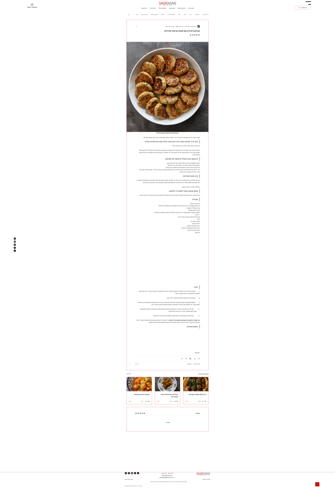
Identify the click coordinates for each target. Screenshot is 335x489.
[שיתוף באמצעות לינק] (186, 358)
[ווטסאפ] (15, 239)
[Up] (317, 484)
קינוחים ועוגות (144, 14)
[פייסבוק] (15, 245)
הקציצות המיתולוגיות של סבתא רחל (169, 395)
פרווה (185, 14)
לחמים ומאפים (154, 14)
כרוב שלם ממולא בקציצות (197, 394)
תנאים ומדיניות (129, 482)
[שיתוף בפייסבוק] (199, 358)
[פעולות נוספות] (136, 26)
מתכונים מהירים (171, 14)
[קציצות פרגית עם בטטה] (139, 384)
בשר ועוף (197, 14)
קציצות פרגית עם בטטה (142, 394)
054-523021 (165, 478)
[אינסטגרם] (15, 248)
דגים (191, 14)
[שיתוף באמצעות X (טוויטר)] (195, 358)
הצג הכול (128, 374)
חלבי (179, 14)
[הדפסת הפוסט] (182, 358)
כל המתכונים (206, 14)
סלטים (162, 14)
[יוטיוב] (15, 242)
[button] (308, 3)
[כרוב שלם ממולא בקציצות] (195, 384)
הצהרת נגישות (206, 482)
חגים (137, 14)
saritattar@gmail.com (165, 480)
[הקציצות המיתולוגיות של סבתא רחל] (167, 384)
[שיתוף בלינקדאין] (190, 358)
